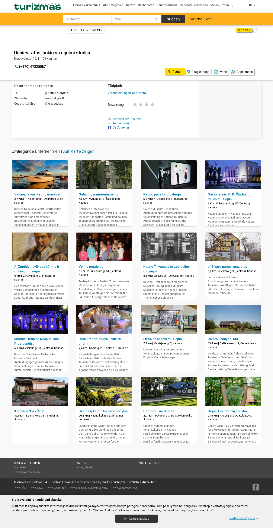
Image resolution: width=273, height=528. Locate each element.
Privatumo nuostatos (76, 482)
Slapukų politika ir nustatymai (109, 482)
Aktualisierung (122, 123)
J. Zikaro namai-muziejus (227, 267)
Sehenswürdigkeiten (194, 5)
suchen (173, 19)
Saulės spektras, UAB (36, 482)
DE (251, 5)
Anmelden (148, 482)
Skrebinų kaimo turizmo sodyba (103, 411)
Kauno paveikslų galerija (162, 194)
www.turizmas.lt (57, 487)
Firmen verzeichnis (86, 5)
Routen (90, 467)
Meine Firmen (222, 5)
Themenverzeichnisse (27, 472)
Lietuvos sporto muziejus (162, 339)
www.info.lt (21, 487)
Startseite (20, 467)
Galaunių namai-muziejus (98, 194)
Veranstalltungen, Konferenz (127, 93)
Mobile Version (149, 462)
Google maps (200, 72)
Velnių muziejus (91, 267)
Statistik (134, 482)
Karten (130, 5)
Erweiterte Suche (199, 19)
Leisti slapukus (139, 518)
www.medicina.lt (99, 487)
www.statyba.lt (78, 487)
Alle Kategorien (113, 5)
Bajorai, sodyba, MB (223, 339)
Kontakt (56, 482)
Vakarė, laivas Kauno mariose (37, 194)
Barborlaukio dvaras (158, 411)
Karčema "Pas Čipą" (29, 411)
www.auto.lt (37, 487)
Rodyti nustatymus (242, 518)
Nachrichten (146, 5)
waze (223, 72)
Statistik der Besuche (127, 119)
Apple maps (245, 72)
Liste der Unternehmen (87, 30)
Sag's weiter (121, 127)
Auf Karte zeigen (78, 151)
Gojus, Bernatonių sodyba (227, 411)
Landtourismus (167, 5)
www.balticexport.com (125, 487)
